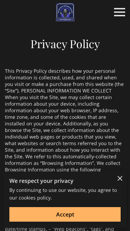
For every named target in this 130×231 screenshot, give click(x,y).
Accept (65, 214)
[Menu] (119, 12)
